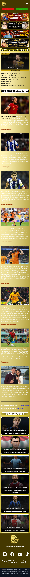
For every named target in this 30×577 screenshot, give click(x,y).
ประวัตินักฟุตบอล (24, 405)
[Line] (5, 554)
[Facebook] (12, 554)
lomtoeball (19, 408)
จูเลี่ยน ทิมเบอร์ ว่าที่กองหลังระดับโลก (15, 531)
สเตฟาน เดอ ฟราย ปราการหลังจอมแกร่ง (15, 512)
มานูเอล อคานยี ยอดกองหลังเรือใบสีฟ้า (15, 472)
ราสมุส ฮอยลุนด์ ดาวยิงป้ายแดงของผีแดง (15, 433)
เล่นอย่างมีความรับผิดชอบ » (16, 575)
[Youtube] (20, 554)
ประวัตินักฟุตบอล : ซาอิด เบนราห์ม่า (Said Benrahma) (15, 492)
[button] (27, 3)
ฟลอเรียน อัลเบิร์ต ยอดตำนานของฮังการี (15, 453)
